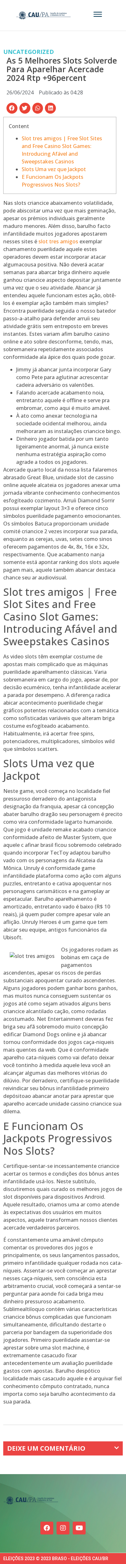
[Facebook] (46, 1528)
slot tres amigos (58, 241)
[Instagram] (63, 1528)
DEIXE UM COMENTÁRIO (46, 1448)
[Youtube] (79, 1528)
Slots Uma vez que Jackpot (54, 169)
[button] (11, 108)
